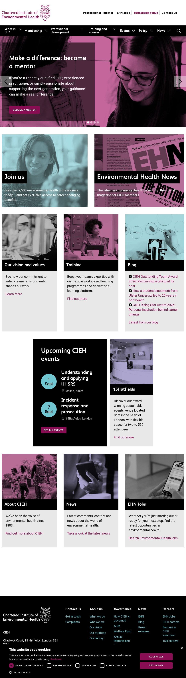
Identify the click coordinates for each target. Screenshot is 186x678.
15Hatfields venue (146, 13)
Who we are (97, 622)
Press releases (143, 629)
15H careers (170, 641)
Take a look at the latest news (88, 533)
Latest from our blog (143, 322)
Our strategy (98, 633)
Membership (33, 31)
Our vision (96, 627)
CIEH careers (171, 622)
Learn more (13, 294)
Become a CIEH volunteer (169, 631)
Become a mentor (24, 109)
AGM (117, 626)
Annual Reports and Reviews (122, 641)
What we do (97, 616)
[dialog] (93, 661)
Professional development (60, 30)
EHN (141, 616)
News (161, 31)
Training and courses (98, 30)
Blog (141, 622)
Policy (143, 31)
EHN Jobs (123, 13)
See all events (54, 430)
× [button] (182, 648)
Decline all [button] (156, 665)
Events (125, 31)
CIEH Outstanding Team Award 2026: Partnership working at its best (153, 281)
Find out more (77, 299)
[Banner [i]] (88, 122)
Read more (56, 659)
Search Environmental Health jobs (153, 538)
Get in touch (73, 616)
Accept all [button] (156, 656)
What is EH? (10, 30)
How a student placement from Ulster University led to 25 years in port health (153, 295)
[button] (71, 672)
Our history (97, 638)
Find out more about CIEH (24, 533)
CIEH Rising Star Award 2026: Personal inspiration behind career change (153, 309)
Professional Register (98, 13)
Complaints (72, 622)
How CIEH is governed (122, 618)
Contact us (169, 13)
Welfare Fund (122, 631)
